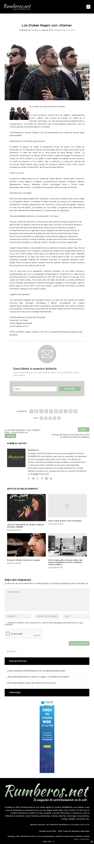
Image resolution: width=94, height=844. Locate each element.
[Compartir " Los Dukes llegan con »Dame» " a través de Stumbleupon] (65, 411)
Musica (57, 30)
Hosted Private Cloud (65, 836)
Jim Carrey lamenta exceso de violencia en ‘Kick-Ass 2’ (31, 683)
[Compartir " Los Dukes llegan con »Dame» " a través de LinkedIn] (55, 411)
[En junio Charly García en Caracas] (26, 544)
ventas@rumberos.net (80, 824)
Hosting (11, 836)
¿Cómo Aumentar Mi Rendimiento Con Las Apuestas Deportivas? (36, 671)
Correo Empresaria (45, 836)
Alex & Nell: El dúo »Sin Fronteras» (65, 521)
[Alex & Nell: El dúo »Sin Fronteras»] (67, 505)
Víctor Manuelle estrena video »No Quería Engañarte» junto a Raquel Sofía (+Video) (65, 562)
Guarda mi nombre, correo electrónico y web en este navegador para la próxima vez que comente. (44, 624)
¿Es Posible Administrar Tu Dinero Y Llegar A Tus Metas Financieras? (38, 677)
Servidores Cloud (28, 836)
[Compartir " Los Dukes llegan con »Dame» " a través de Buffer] (60, 411)
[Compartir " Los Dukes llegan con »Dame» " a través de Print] (75, 411)
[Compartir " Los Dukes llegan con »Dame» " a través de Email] (70, 411)
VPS (17, 836)
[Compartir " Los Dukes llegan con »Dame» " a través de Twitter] (36, 411)
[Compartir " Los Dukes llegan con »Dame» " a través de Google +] (41, 411)
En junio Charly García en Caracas (23, 560)
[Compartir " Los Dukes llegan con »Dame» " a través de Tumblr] (46, 411)
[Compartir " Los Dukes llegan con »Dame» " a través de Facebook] (31, 411)
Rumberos (35, 30)
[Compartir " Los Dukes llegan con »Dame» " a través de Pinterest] (51, 411)
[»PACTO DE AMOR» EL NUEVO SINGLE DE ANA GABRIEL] (26, 507)
